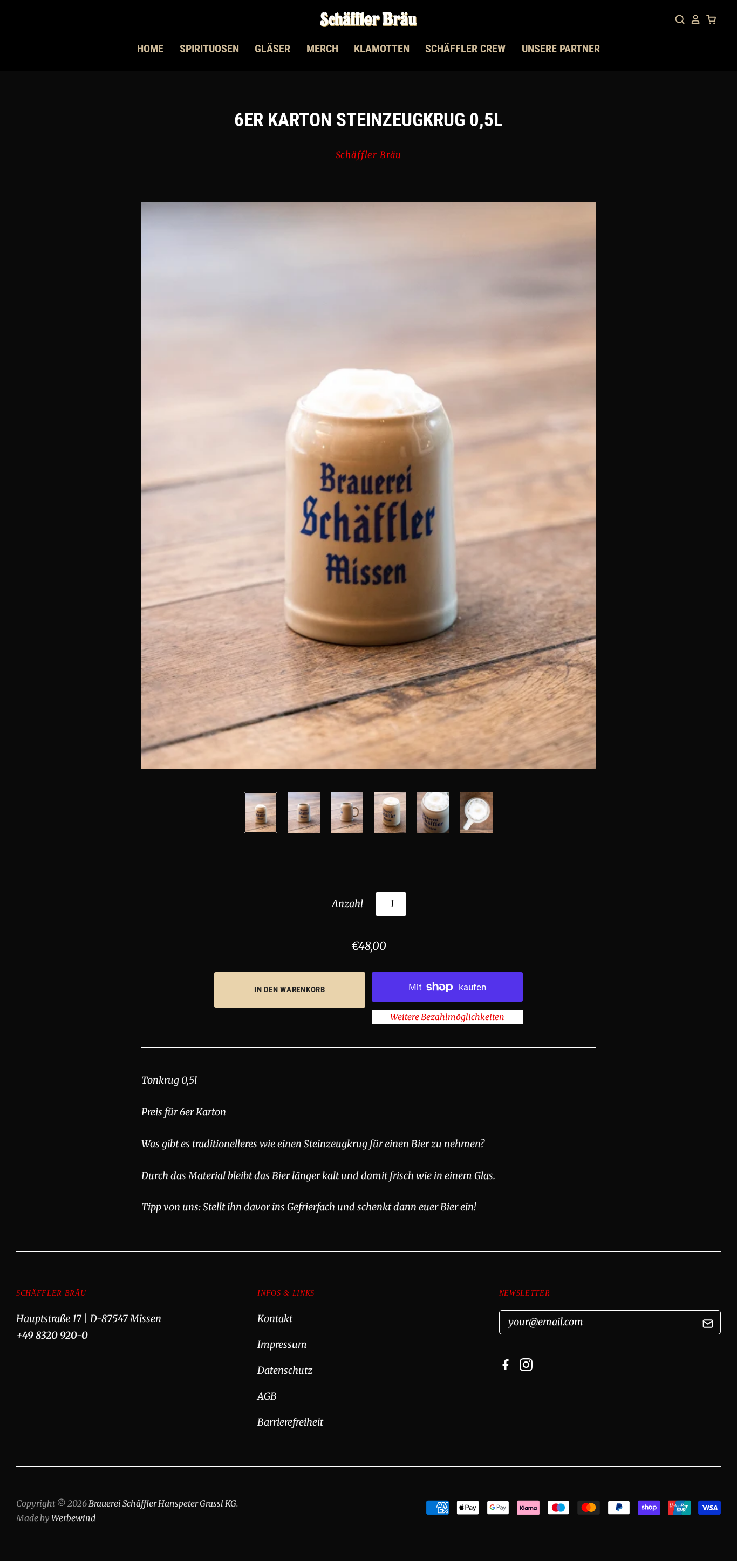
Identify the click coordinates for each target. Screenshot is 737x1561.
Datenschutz (284, 1370)
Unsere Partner (561, 48)
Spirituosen (209, 48)
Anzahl (347, 904)
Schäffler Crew (465, 48)
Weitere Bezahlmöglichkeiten (447, 1017)
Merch (322, 48)
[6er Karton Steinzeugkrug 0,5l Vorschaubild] (260, 812)
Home (150, 48)
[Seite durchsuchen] (679, 19)
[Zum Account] (695, 19)
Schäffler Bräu (369, 155)
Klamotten (382, 48)
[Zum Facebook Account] (508, 1367)
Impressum (282, 1344)
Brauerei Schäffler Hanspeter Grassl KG (162, 1503)
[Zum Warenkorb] (711, 19)
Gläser (272, 48)
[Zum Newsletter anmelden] (708, 1325)
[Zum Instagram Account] (529, 1367)
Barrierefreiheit (290, 1422)
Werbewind (73, 1518)
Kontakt (274, 1318)
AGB (267, 1396)
